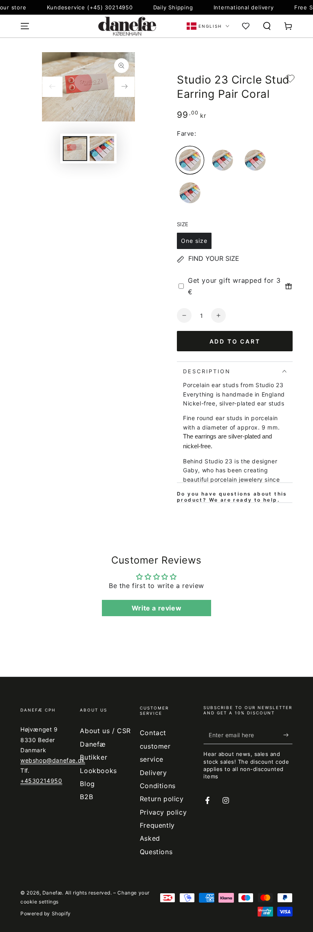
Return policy (162, 799)
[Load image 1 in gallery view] (75, 148)
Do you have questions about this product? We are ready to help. (232, 496)
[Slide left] (52, 87)
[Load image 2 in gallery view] (102, 148)
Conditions (158, 786)
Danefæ (52, 893)
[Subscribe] (288, 735)
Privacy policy (163, 812)
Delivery (153, 773)
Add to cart (234, 341)
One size (194, 240)
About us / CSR (105, 731)
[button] (267, 26)
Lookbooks (98, 771)
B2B (86, 797)
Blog (87, 784)
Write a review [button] (156, 608)
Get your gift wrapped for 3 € (234, 286)
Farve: (186, 133)
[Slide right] (125, 87)
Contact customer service (155, 746)
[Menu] (24, 26)
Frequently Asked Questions (157, 838)
